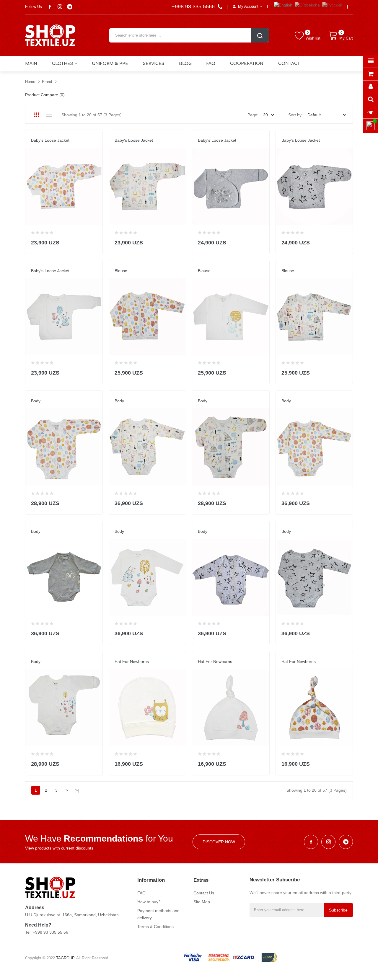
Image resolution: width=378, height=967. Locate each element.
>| (77, 790)
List (49, 115)
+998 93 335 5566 (194, 6)
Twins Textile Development (58, 146)
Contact (289, 63)
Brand (47, 81)
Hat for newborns (132, 661)
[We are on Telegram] (69, 6)
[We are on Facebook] (49, 6)
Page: (252, 114)
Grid (36, 115)
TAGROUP (65, 958)
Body (35, 400)
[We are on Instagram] (59, 6)
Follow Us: (34, 6)
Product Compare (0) (45, 94)
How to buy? (149, 901)
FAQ (210, 63)
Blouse (121, 270)
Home (30, 81)
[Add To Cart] (94, 241)
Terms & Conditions (155, 926)
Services (153, 63)
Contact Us (203, 893)
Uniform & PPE (110, 63)
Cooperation (246, 63)
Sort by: (295, 114)
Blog (185, 63)
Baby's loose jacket (50, 140)
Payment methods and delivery (158, 914)
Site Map (201, 901)
